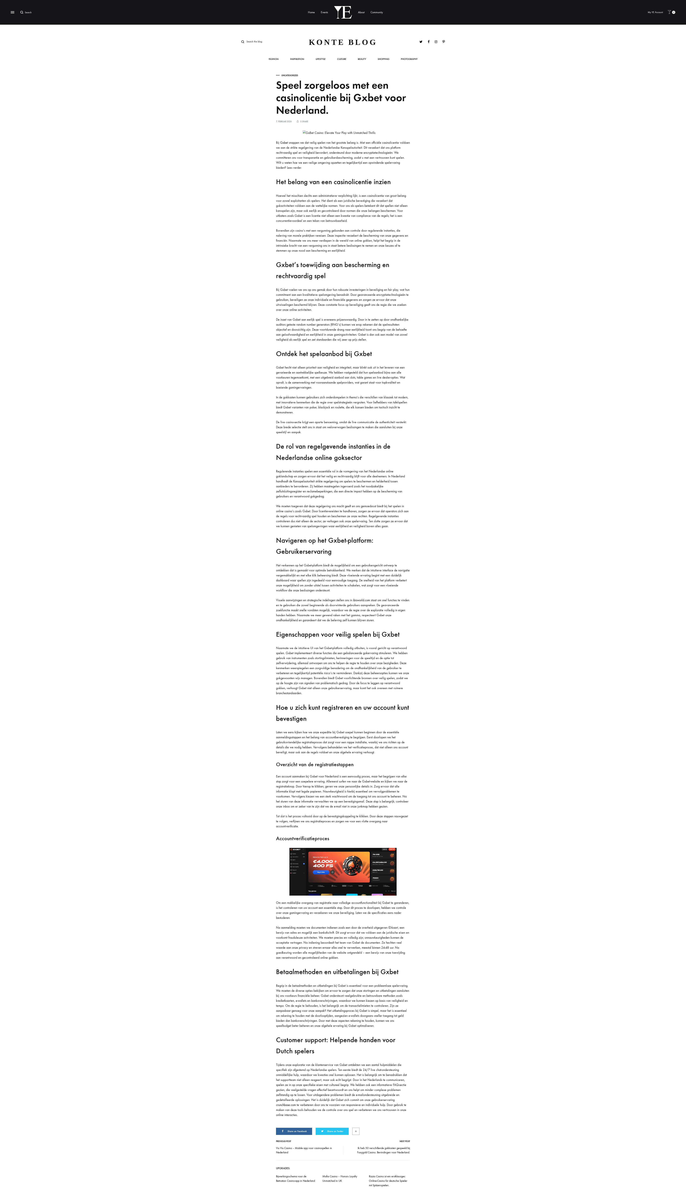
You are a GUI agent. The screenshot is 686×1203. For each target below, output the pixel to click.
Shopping (383, 59)
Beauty (362, 59)
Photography (409, 59)
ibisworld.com (361, 600)
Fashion (274, 59)
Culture (341, 59)
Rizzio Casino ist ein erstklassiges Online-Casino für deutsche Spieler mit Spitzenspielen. (388, 1181)
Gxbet (284, 143)
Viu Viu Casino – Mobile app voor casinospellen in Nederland (304, 1150)
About (361, 12)
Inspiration (297, 59)
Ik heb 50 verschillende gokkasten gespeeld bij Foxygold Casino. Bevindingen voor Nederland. (383, 1150)
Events (324, 12)
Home (311, 12)
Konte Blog (343, 42)
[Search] (22, 12)
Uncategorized (289, 75)
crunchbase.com (286, 1105)
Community (377, 12)
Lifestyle (320, 59)
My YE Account (655, 12)
